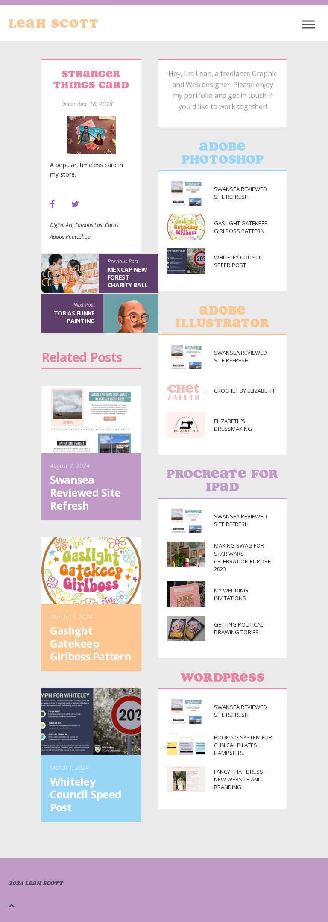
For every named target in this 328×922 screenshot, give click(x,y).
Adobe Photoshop (70, 236)
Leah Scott (54, 23)
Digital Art (61, 225)
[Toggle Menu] (308, 24)
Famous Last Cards (96, 225)
